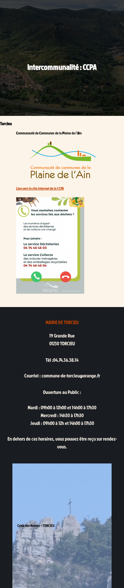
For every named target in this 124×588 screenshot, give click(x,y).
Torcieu (6, 123)
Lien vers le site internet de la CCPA (40, 188)
